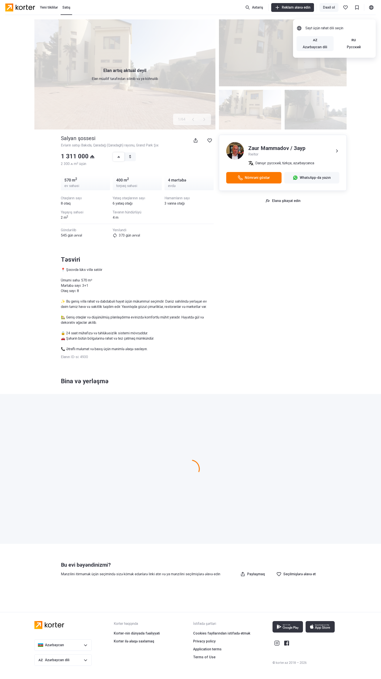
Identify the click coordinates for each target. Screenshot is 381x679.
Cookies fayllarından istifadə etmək (221, 633)
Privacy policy (204, 641)
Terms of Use (204, 657)
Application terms (207, 649)
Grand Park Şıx (147, 145)
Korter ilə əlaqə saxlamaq (134, 641)
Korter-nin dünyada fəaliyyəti (137, 633)
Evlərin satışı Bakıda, (77, 145)
